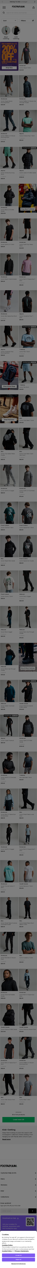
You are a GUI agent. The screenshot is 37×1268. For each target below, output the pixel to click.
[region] (18, 1249)
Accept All (18, 1255)
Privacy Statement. (22, 1251)
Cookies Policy (7, 1245)
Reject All (18, 1259)
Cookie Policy (7, 1251)
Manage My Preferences (18, 1263)
